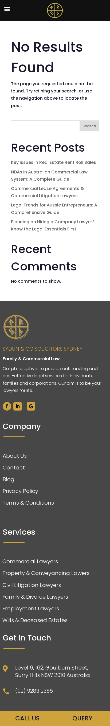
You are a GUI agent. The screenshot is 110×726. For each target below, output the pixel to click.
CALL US (27, 718)
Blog (8, 479)
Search (89, 126)
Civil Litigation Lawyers (31, 585)
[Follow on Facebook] (7, 406)
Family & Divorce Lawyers (35, 597)
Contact (14, 467)
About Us (15, 456)
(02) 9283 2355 (34, 691)
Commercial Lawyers (30, 561)
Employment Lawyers (30, 608)
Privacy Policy (20, 491)
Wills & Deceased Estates (35, 620)
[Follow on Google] (31, 406)
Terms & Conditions (28, 502)
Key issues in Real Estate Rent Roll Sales (53, 162)
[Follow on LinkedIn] (17, 406)
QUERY (82, 718)
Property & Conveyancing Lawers (45, 573)
